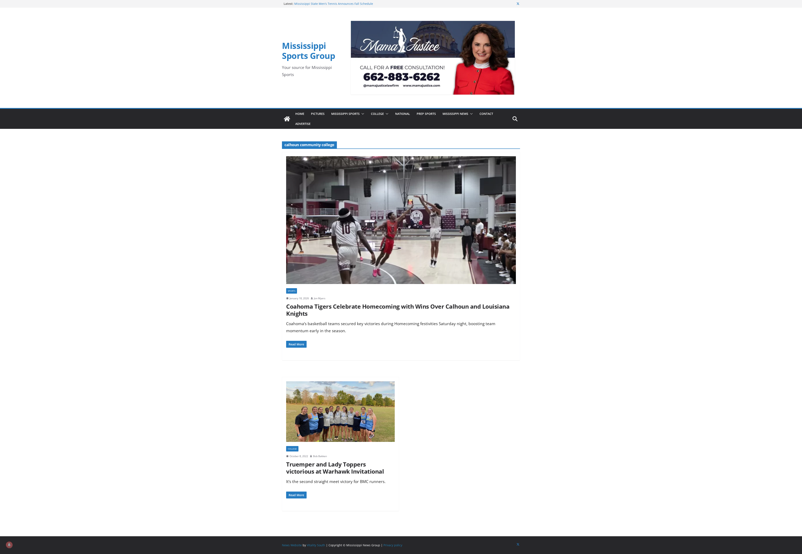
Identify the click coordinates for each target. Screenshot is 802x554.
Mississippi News (455, 114)
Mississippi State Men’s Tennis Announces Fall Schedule (333, 4)
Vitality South (316, 545)
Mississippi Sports (345, 114)
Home (299, 114)
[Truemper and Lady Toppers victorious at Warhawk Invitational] (340, 413)
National (402, 114)
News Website (292, 545)
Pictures (318, 114)
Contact (486, 114)
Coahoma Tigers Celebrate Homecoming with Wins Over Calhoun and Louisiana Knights (397, 309)
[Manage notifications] (9, 544)
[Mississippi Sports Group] (287, 119)
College (377, 114)
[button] (362, 114)
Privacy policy (392, 545)
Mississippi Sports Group (308, 50)
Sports (291, 290)
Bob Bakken (320, 456)
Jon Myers (319, 298)
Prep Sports (426, 114)
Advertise (303, 124)
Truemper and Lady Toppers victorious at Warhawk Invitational (335, 467)
